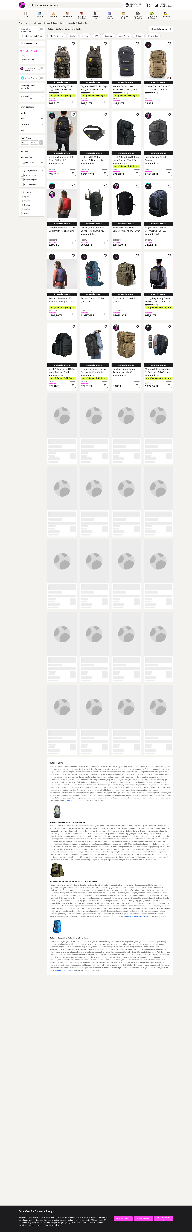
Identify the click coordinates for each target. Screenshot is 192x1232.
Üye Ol (162, 6)
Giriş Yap (169, 6)
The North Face (56, 36)
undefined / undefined (33, 36)
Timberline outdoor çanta (135, 916)
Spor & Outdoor (36, 23)
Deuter (73, 36)
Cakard (85, 36)
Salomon (108, 36)
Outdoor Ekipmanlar (67, 23)
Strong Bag (153, 36)
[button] (59, 79)
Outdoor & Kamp (50, 23)
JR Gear (139, 36)
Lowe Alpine (124, 36)
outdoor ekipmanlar (72, 800)
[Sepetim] (148, 5)
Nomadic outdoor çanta (64, 970)
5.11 (96, 36)
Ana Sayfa (23, 23)
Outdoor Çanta (83, 23)
